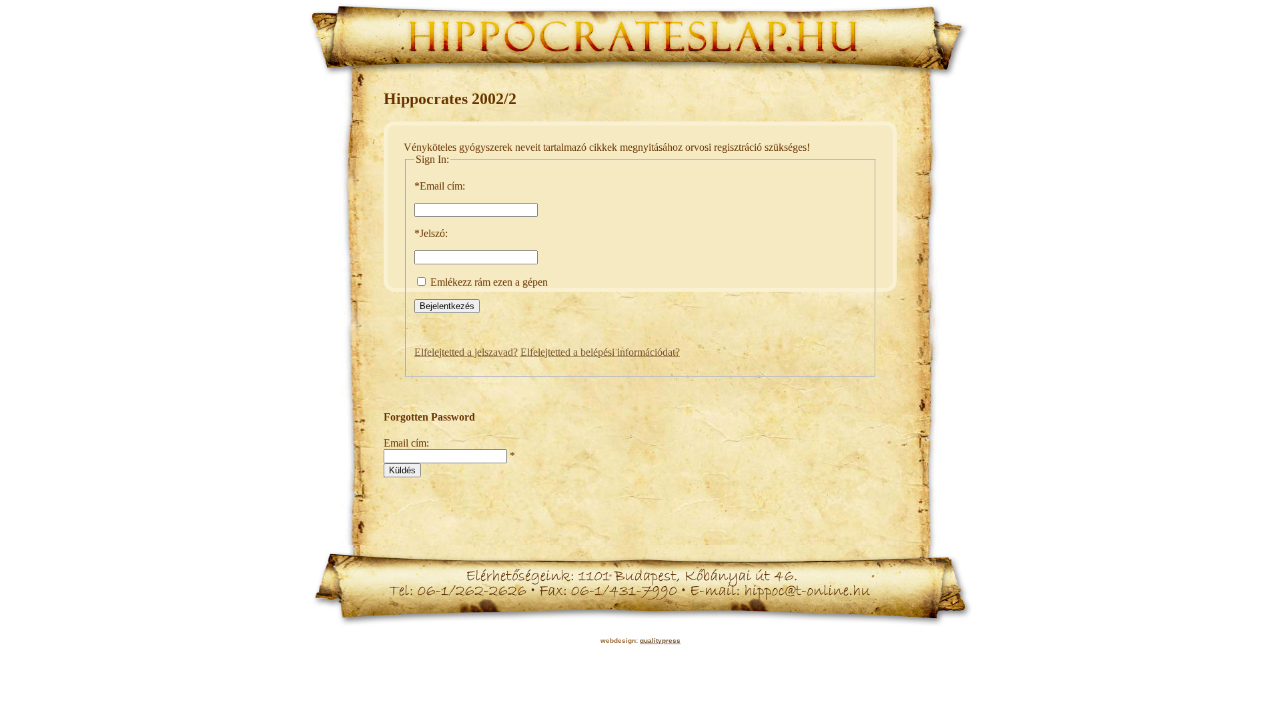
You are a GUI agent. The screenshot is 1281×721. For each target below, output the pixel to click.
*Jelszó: (431, 233)
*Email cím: (439, 186)
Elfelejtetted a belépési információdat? (600, 352)
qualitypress (660, 640)
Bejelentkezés (447, 306)
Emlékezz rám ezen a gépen (488, 282)
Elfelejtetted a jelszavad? (466, 352)
